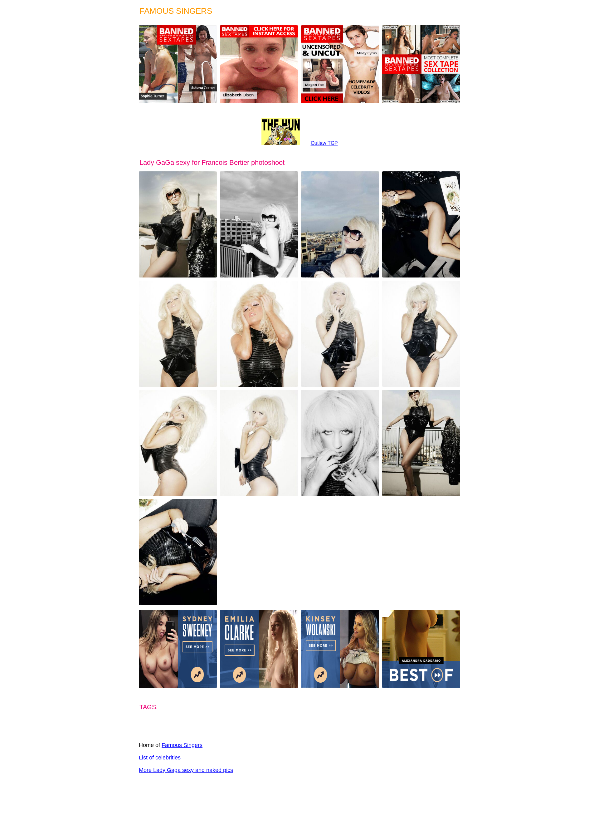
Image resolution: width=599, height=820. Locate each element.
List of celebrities (160, 757)
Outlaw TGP (324, 143)
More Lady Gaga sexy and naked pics (186, 770)
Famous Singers (182, 745)
